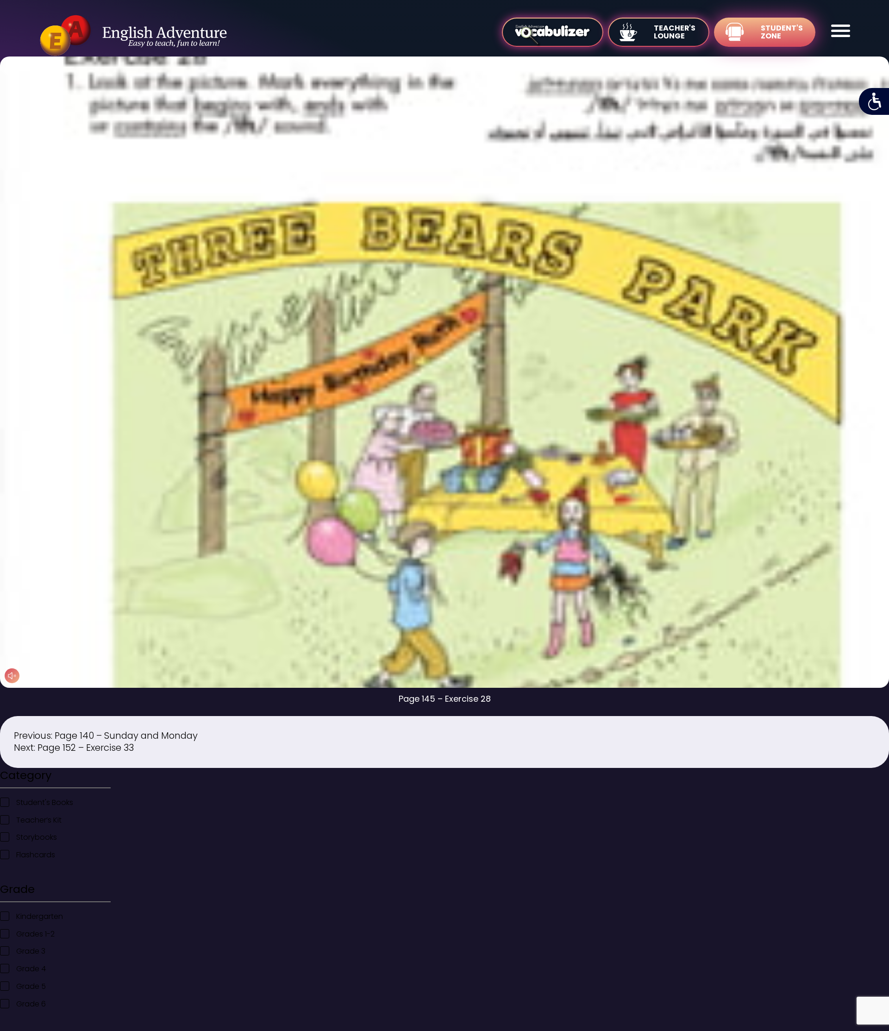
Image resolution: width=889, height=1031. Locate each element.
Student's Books (44, 802)
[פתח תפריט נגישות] (874, 101)
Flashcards (35, 854)
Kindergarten (39, 916)
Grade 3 (30, 951)
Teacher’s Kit (39, 820)
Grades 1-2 (35, 934)
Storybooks (36, 837)
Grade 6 (31, 1004)
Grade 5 (31, 986)
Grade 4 (31, 968)
